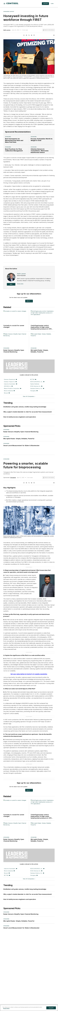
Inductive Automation (9, 384)
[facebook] (24, 35)
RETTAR (32, 379)
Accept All (51, 1007)
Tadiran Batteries (34, 384)
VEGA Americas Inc (35, 386)
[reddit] (31, 35)
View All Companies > (29, 396)
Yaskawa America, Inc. (36, 388)
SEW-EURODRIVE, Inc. (36, 381)
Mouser (6, 393)
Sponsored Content (8, 11)
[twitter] (29, 35)
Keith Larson (6, 30)
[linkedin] (26, 35)
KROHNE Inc (7, 386)
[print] (54, 35)
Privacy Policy (6, 1008)
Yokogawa (33, 390)
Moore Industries (8, 390)
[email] (34, 35)
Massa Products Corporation (11, 388)
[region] (29, 1008)
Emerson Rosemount (9, 379)
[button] (4, 4)
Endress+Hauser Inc (9, 381)
